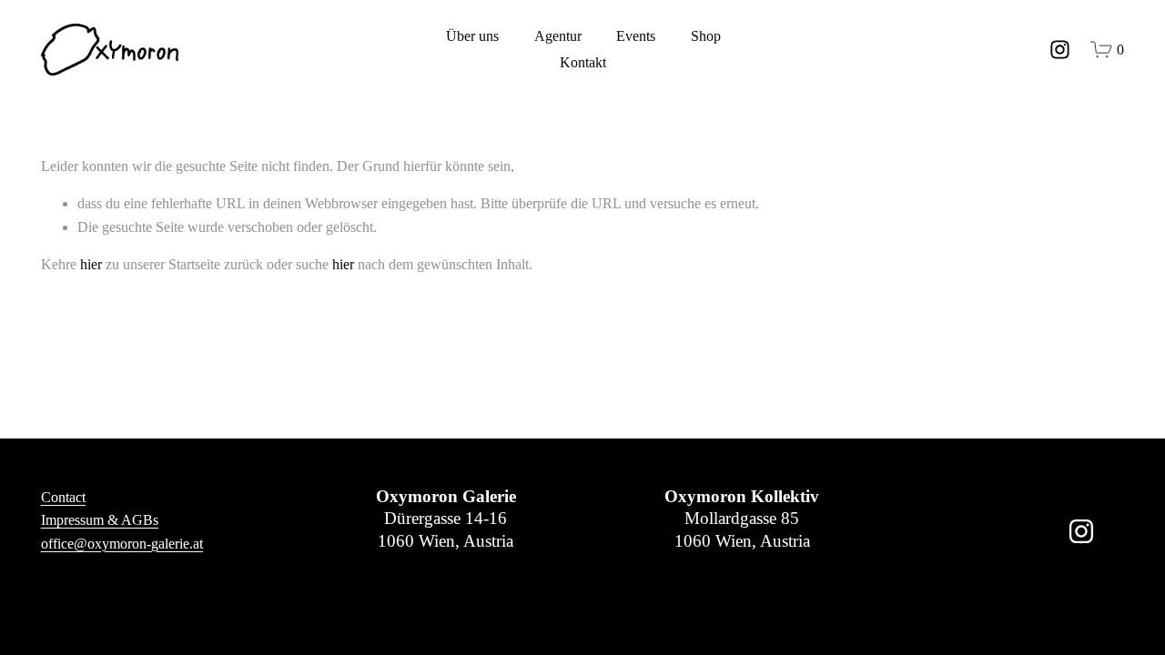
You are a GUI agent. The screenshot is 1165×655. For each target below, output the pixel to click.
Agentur (558, 36)
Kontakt (583, 62)
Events (635, 36)
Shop (706, 36)
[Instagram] (1059, 49)
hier (91, 264)
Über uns (472, 36)
